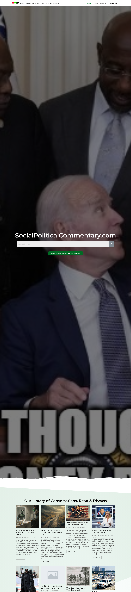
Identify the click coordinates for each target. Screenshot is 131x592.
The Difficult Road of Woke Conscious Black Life (51, 532)
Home (89, 3)
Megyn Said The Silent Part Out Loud (102, 531)
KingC (19, 537)
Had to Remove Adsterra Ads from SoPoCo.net (52, 587)
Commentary (113, 3)
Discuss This (20, 558)
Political (103, 3)
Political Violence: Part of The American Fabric (77, 524)
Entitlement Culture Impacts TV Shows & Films (25, 532)
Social (96, 3)
